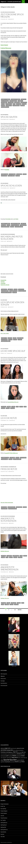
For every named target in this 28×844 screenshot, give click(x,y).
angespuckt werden (16, 99)
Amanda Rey (3, 280)
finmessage (17, 102)
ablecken (3, 555)
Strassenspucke (12, 466)
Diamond (10, 353)
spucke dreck (4, 508)
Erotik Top (3, 806)
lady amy (3, 225)
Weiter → (20, 609)
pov (17, 406)
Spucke (3, 105)
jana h (25, 555)
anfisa (8, 602)
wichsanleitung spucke (6, 292)
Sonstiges (3, 680)
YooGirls (7, 169)
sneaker (6, 604)
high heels (23, 752)
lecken (13, 406)
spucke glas (21, 289)
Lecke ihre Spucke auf (13, 351)
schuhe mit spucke (5, 226)
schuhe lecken (23, 225)
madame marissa (11, 507)
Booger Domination (5, 804)
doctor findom (5, 100)
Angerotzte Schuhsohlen (8, 519)
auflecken (4, 406)
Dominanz (9, 555)
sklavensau (19, 174)
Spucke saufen (9, 117)
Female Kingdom (4, 810)
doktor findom (13, 100)
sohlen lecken (4, 459)
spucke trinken (11, 175)
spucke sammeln (5, 290)
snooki (3, 408)
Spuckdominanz (11, 12)
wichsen (14, 292)
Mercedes (23, 753)
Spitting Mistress (4, 829)
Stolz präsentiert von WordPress (6, 842)
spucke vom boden (12, 508)
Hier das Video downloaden (7, 502)
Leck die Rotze (9, 418)
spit (26, 757)
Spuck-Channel (4, 45)
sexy (25, 406)
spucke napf (4, 175)
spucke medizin (16, 105)
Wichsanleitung (22, 290)
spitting (2, 760)
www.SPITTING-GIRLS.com (11, 453)
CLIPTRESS (15, 219)
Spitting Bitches (4, 822)
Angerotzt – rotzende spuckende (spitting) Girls (11, 1)
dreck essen (4, 507)
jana (21, 555)
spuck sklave (19, 507)
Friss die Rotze (9, 469)
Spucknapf (7, 761)
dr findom (20, 100)
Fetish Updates (4, 813)
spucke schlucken (18, 226)
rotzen (10, 339)
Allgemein (3, 676)
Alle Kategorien (4, 673)
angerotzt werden (6, 99)
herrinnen (19, 752)
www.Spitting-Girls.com (13, 402)
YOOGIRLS (8, 219)
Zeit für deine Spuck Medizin (12, 15)
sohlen (19, 757)
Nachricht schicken (5, 284)
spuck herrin (3, 761)
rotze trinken (12, 174)
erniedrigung (8, 752)
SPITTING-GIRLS (5, 333)
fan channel (4, 102)
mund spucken (3, 755)
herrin (9, 406)
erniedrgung (15, 555)
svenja (20, 761)
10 (14, 609)
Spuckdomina (3, 831)
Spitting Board (4, 824)
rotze (8, 225)
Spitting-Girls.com (5, 551)
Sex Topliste (3, 820)
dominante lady (5, 457)
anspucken (23, 99)
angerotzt (11, 19)
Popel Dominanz (4, 817)
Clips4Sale (3, 283)
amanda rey (4, 289)
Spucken (22, 105)
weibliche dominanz (6, 341)
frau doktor (24, 102)
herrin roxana (5, 174)
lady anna (12, 457)
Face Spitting (3, 808)
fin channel (10, 102)
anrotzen (23, 223)
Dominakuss (21, 750)
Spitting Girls (3, 827)
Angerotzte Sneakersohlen (9, 568)
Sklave (16, 757)
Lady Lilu (2, 815)
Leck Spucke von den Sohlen (12, 303)
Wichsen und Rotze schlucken (12, 237)
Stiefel (16, 761)
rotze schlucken (15, 225)
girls (12, 752)
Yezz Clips (3, 836)
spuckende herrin (17, 459)
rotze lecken (4, 339)
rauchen (10, 755)
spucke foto (8, 105)
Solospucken (4, 12)
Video (23, 761)
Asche (14, 750)
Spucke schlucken (11, 185)
